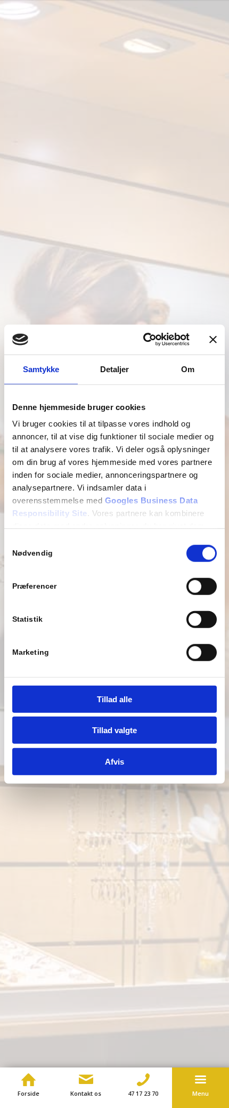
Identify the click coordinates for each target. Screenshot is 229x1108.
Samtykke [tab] (41, 368)
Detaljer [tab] (114, 368)
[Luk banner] (213, 339)
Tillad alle (114, 698)
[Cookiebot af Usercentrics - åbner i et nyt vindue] (144, 340)
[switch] (201, 586)
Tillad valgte (114, 730)
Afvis (114, 761)
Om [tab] (187, 368)
